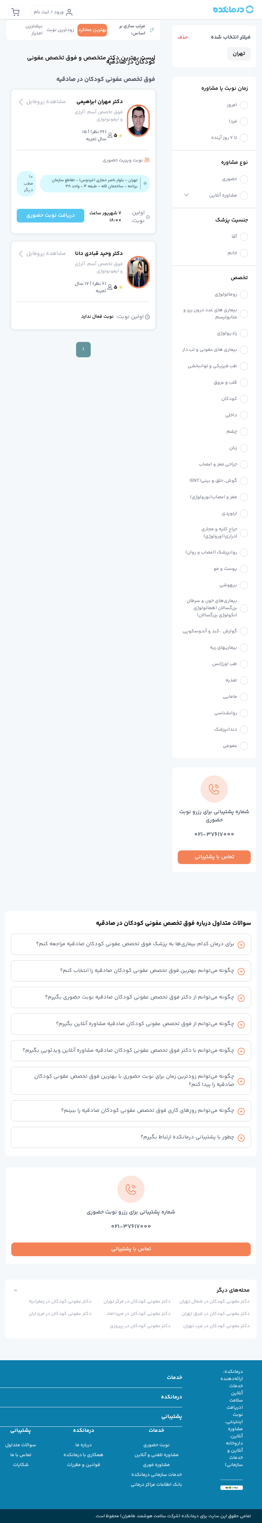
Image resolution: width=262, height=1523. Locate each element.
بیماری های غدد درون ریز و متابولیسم (210, 314)
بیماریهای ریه (223, 647)
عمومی (230, 746)
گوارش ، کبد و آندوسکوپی (210, 631)
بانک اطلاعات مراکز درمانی (156, 1485)
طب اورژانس (224, 664)
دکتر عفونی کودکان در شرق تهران (215, 1314)
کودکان (229, 399)
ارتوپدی (229, 513)
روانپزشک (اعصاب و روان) (211, 552)
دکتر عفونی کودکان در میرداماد (138, 1314)
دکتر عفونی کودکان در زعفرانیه (60, 1301)
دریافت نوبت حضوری (50, 215)
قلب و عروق (225, 382)
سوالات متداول (20, 1445)
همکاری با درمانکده (83, 1455)
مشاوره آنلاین (223, 195)
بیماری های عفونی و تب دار (209, 350)
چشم (232, 431)
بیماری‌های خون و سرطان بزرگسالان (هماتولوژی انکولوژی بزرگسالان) (212, 608)
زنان (233, 448)
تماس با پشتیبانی (214, 857)
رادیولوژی (227, 333)
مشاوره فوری (156, 1465)
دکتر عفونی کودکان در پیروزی (140, 1326)
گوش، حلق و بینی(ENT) (213, 481)
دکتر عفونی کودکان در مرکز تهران (137, 1301)
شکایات (21, 1465)
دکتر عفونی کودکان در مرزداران (60, 1314)
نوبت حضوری (156, 1445)
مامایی (230, 697)
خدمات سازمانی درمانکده (156, 1475)
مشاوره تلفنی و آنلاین (156, 1455)
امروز (232, 105)
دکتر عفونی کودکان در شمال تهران (214, 1301)
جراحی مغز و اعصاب (218, 464)
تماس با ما (20, 1455)
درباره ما (83, 1445)
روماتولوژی (226, 294)
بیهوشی (228, 585)
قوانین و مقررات (83, 1465)
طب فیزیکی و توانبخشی (212, 366)
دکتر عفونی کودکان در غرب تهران (216, 1326)
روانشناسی (225, 713)
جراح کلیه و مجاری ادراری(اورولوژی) (219, 533)
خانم (232, 253)
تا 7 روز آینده (224, 138)
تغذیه (231, 680)
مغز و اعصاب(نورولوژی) (213, 497)
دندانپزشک (225, 729)
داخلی (231, 415)
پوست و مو (225, 569)
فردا (233, 121)
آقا (234, 237)
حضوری (229, 179)
